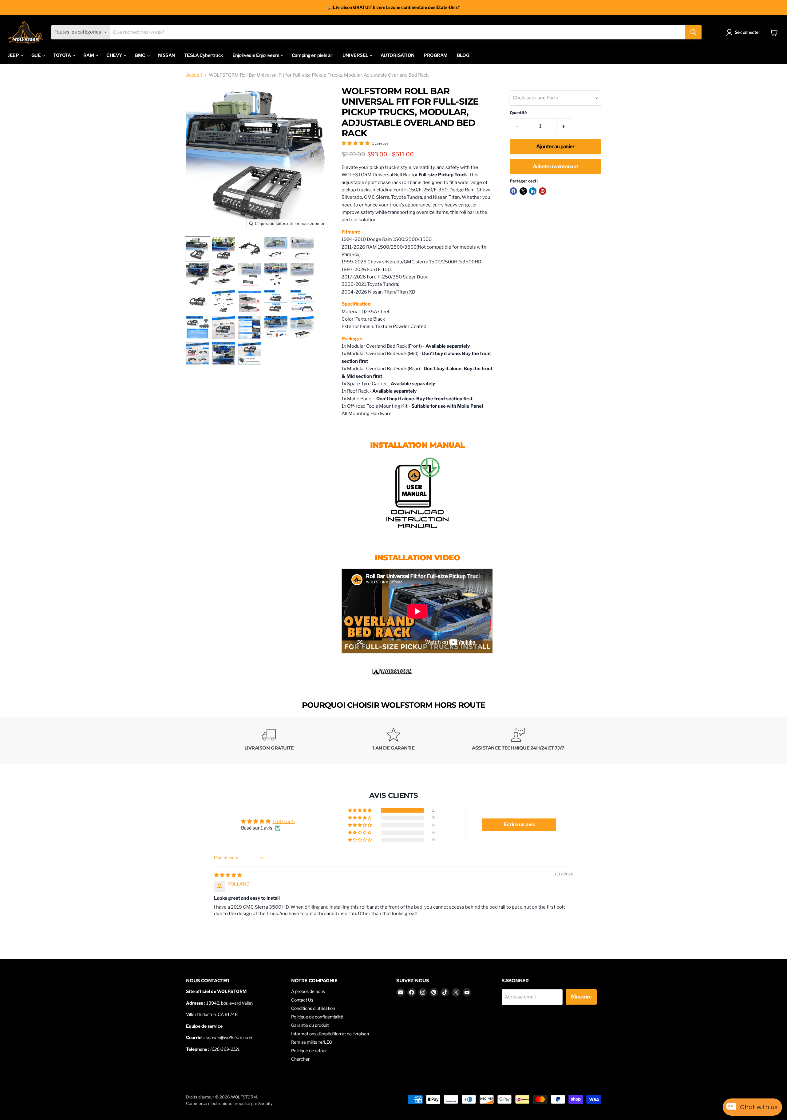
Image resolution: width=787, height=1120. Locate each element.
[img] (228, 875)
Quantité (518, 112)
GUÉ (36, 55)
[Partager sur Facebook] (513, 191)
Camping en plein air (312, 55)
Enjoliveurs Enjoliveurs (256, 55)
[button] (360, 810)
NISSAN (166, 55)
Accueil (194, 75)
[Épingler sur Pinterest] (542, 191)
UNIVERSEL (355, 55)
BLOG (463, 55)
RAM (89, 55)
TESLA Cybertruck (203, 55)
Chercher (300, 1059)
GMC (140, 55)
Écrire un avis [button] (519, 824)
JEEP (14, 55)
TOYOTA (62, 55)
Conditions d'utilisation (313, 1008)
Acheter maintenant (555, 166)
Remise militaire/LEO (311, 1042)
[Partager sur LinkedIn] (532, 191)
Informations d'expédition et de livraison (330, 1033)
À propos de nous (308, 991)
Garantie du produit (310, 1025)
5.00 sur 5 (284, 821)
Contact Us (302, 999)
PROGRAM (436, 55)
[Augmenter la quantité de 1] (563, 126)
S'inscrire (581, 997)
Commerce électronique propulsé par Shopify (229, 1103)
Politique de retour (309, 1050)
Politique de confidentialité (317, 1016)
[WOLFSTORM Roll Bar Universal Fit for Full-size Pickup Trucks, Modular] (417, 493)
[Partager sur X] (523, 191)
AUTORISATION (397, 55)
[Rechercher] (693, 32)
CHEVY (114, 55)
